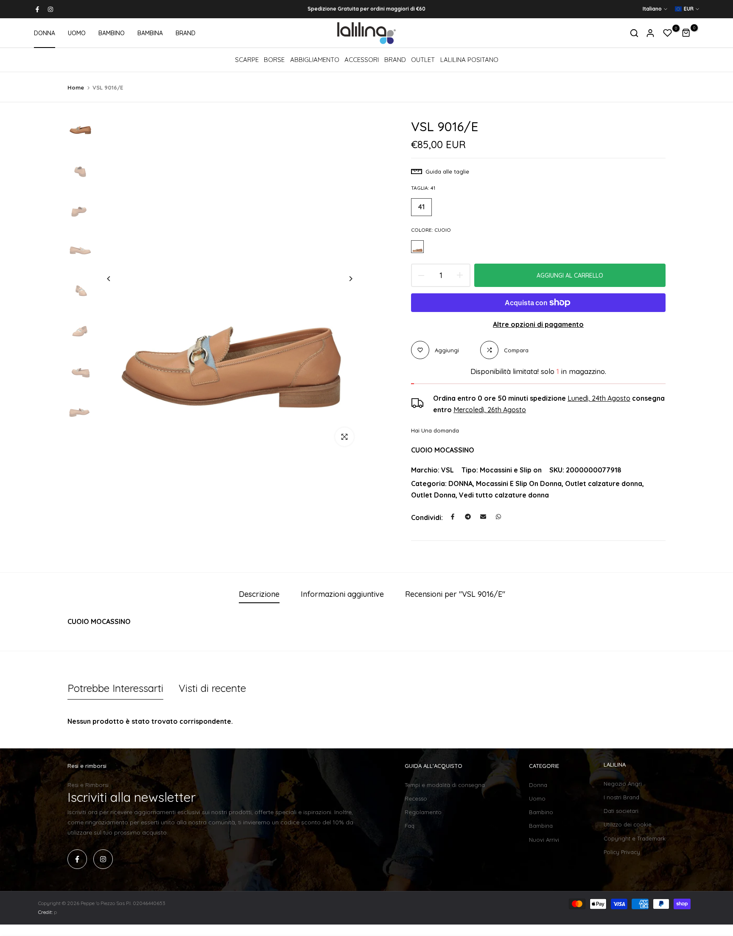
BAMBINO (111, 33)
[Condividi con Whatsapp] (498, 516)
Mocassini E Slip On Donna (519, 483)
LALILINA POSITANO (469, 60)
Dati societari (621, 810)
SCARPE (247, 60)
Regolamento (423, 812)
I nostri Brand (621, 797)
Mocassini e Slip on (511, 470)
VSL (447, 470)
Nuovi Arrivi (544, 839)
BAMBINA (150, 33)
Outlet (423, 60)
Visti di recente (212, 688)
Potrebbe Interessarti (115, 688)
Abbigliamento (314, 60)
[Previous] (115, 278)
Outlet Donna (433, 495)
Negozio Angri (623, 783)
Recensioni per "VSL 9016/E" (455, 594)
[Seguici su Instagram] (50, 9)
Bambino (541, 812)
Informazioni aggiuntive (342, 594)
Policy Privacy (622, 852)
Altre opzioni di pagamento (538, 324)
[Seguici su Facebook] (37, 9)
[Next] (344, 278)
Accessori (361, 60)
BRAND (186, 33)
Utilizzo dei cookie (628, 824)
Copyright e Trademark (635, 838)
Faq (409, 825)
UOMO (77, 33)
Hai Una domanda (435, 430)
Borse (274, 60)
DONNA (44, 33)
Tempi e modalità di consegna (445, 784)
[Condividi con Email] (483, 516)
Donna (538, 784)
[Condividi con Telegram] (467, 516)
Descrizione (259, 594)
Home (75, 87)
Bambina (541, 825)
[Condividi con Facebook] (452, 516)
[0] (667, 33)
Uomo (537, 798)
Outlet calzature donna (603, 483)
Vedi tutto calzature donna (504, 495)
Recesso (416, 798)
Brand (395, 60)
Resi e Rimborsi (88, 784)
